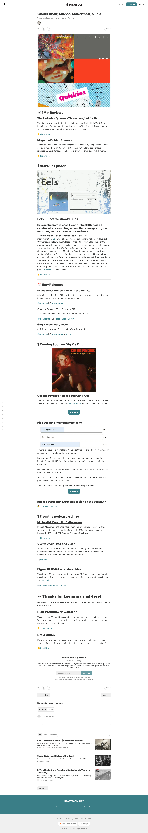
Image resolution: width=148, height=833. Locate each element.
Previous (45, 695)
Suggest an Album (48, 506)
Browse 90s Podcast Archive (53, 585)
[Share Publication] (123, 4)
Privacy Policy (89, 680)
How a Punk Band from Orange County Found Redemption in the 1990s (62, 759)
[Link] (34, 32)
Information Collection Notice (73, 680)
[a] (103, 744)
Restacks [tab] (51, 709)
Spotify (71, 319)
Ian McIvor (65, 747)
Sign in (141, 4)
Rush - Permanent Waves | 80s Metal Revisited (60, 740)
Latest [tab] (45, 735)
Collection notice (85, 819)
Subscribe (131, 4)
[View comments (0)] (44, 29)
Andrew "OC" (49, 269)
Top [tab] (40, 735)
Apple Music (57, 303)
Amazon (44, 303)
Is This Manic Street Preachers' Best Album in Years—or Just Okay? (64, 771)
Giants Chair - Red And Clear (56, 543)
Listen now (45, 134)
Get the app (84, 824)
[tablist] (46, 709)
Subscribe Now (47, 628)
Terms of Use (84, 678)
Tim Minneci (55, 747)
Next (104, 695)
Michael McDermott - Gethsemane (59, 522)
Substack (64, 829)
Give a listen (75, 403)
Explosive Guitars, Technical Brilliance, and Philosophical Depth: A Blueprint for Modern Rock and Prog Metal (64, 744)
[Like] (39, 29)
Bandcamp (45, 319)
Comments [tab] (42, 709)
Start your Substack (69, 824)
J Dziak (44, 22)
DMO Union (45, 648)
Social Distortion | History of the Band (55, 756)
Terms (76, 819)
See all (41, 788)
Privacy (70, 819)
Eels (55, 239)
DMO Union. (46, 580)
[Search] (119, 4)
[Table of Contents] (2, 416)
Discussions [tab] (53, 735)
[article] (74, 745)
